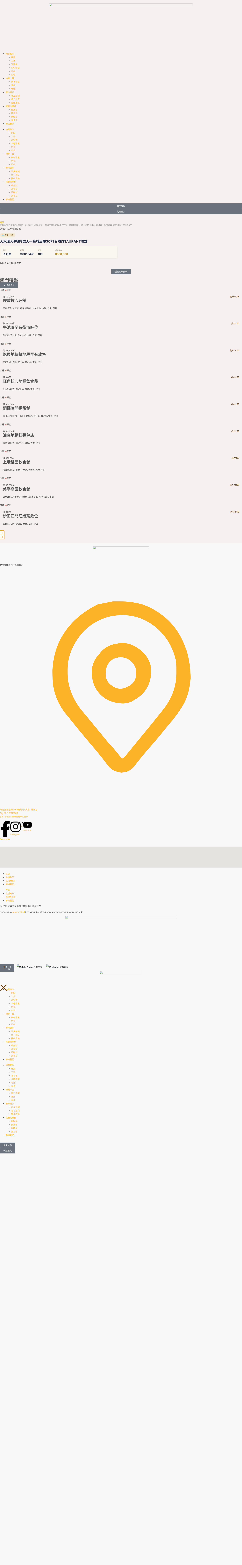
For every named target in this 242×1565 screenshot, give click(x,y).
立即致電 (37, 967)
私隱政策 (10, 877)
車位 (13, 74)
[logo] (121, 26)
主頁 (8, 873)
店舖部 (14, 109)
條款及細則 (11, 880)
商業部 (14, 113)
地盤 (13, 71)
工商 (13, 60)
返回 (2, 222)
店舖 (13, 57)
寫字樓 (14, 64)
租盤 (13, 88)
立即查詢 (63, 967)
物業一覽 (10, 78)
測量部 (14, 120)
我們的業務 (11, 106)
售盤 (13, 85)
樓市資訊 (10, 92)
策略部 (14, 116)
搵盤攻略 (15, 102)
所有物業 (15, 81)
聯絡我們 (10, 123)
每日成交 (15, 99)
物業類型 (10, 53)
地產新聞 (15, 95)
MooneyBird (18, 912)
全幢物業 (15, 67)
